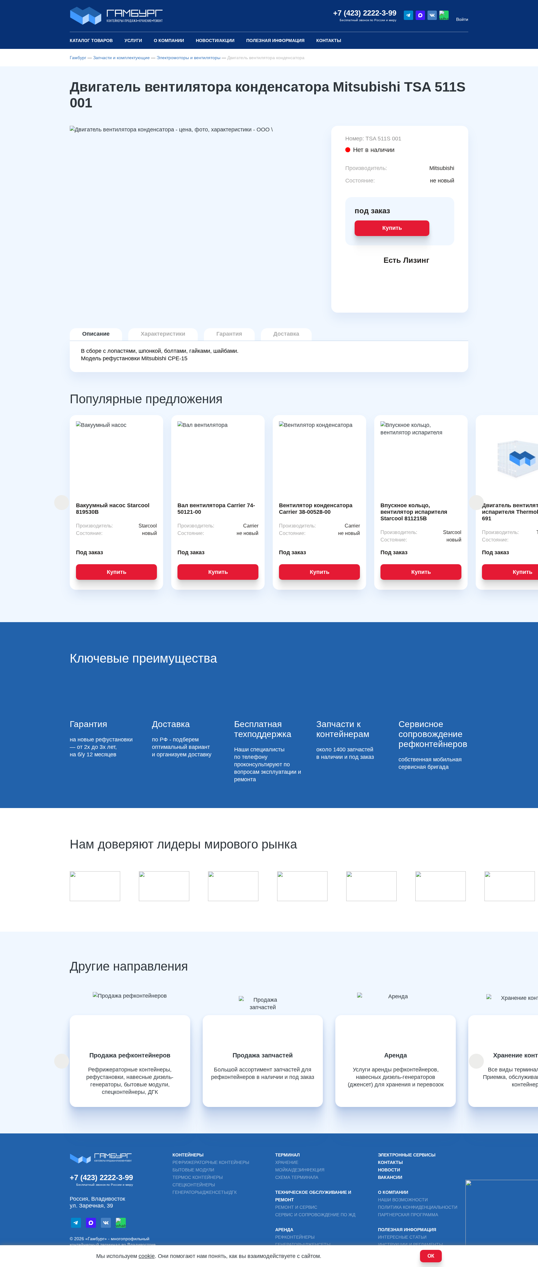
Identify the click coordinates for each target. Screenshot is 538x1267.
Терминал (287, 1154)
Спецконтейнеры (193, 1184)
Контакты (328, 40)
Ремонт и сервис (296, 1207)
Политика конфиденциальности (417, 1207)
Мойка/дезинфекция (299, 1169)
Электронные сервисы (407, 1154)
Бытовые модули (193, 1169)
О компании (169, 40)
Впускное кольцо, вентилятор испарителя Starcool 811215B (413, 512)
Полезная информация (407, 1229)
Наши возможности (403, 1199)
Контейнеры (188, 1154)
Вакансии (390, 1177)
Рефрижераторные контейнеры (210, 1162)
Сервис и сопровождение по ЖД (315, 1214)
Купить (392, 228)
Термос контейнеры (197, 1177)
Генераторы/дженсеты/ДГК (204, 1192)
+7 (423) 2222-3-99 (364, 13)
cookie (147, 1256)
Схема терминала (296, 1177)
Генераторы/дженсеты (302, 1244)
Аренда (284, 1229)
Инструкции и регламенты (410, 1244)
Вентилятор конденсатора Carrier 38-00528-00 (315, 508)
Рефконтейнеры (294, 1237)
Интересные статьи (402, 1237)
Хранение (286, 1162)
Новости (389, 1169)
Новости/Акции (215, 40)
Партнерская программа (408, 1214)
